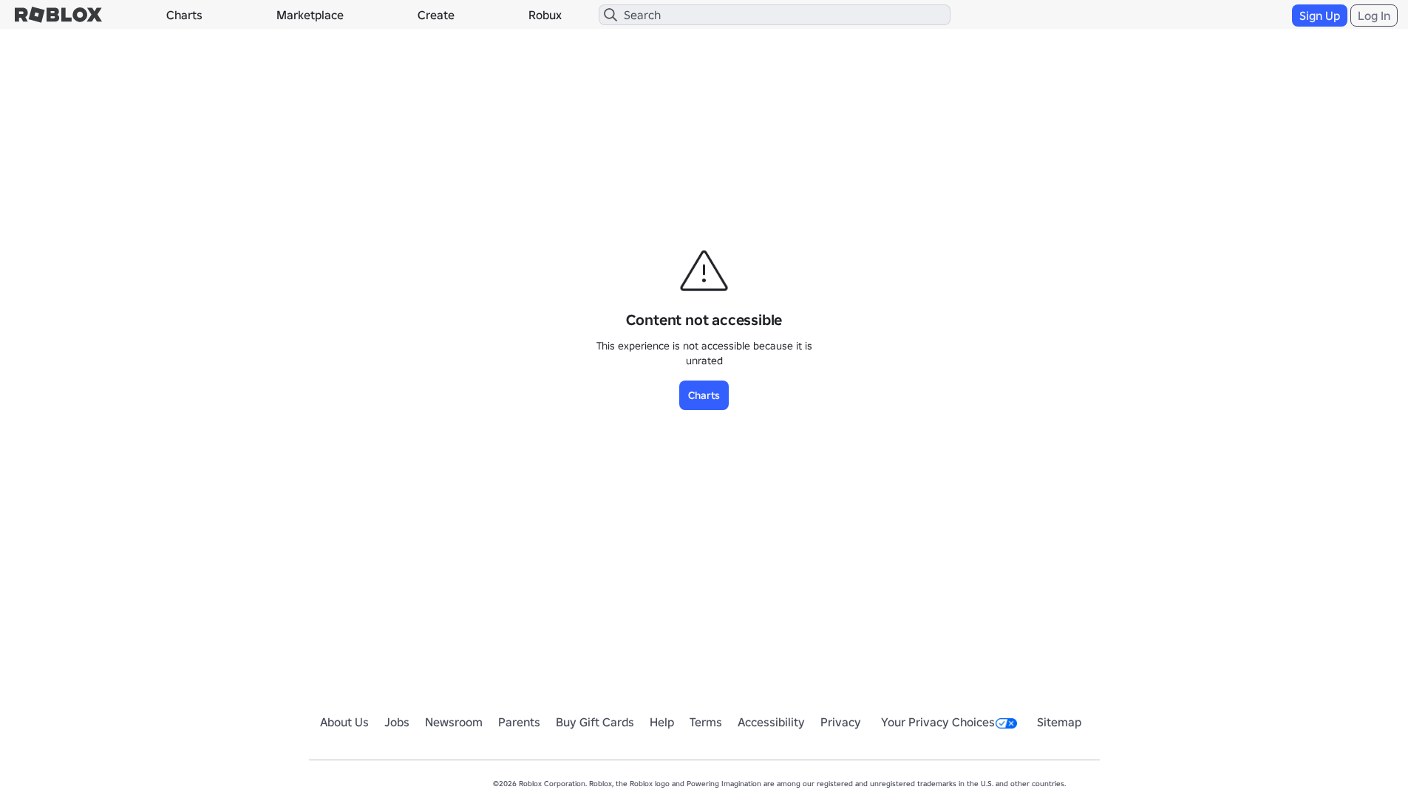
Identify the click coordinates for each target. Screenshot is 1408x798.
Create (436, 14)
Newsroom (454, 722)
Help (662, 722)
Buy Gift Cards (595, 722)
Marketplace (310, 14)
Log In (1374, 15)
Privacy (840, 722)
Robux (545, 14)
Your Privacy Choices (938, 722)
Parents (519, 722)
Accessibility (771, 722)
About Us (344, 722)
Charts (184, 14)
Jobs (396, 722)
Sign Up (1319, 15)
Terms (706, 722)
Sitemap (1059, 722)
